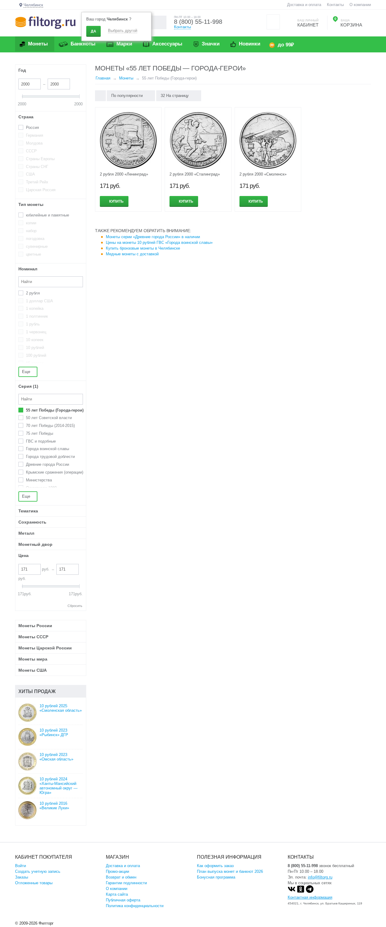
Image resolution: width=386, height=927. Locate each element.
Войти (20, 865)
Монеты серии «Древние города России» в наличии (153, 237)
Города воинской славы (47, 448)
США (30, 174)
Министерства (39, 480)
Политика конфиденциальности (134, 906)
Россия (32, 127)
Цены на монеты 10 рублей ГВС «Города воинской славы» (159, 242)
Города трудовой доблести (50, 456)
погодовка (35, 238)
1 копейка (34, 308)
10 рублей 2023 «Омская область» (56, 756)
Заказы (21, 877)
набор (31, 231)
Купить (116, 201)
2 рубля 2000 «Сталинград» (194, 174)
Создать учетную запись (37, 871)
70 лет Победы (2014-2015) (50, 425)
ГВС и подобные (41, 441)
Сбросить (75, 606)
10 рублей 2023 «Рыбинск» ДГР (54, 732)
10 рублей (35, 347)
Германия (34, 135)
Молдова (34, 143)
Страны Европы (40, 159)
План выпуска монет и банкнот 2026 (230, 871)
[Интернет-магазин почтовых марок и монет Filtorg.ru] (45, 22)
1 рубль (33, 324)
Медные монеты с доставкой (132, 254)
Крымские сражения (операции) (54, 472)
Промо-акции (117, 871)
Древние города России (47, 464)
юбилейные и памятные (47, 215)
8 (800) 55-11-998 (198, 21)
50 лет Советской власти (49, 417)
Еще (26, 371)
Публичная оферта (123, 900)
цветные (33, 254)
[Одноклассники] (301, 891)
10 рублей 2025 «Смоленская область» (61, 708)
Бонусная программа (216, 877)
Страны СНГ (37, 166)
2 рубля (33, 293)
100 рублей (36, 355)
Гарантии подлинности (126, 883)
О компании (360, 4)
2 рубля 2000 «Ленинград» (124, 174)
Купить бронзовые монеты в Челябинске (143, 248)
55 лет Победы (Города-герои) (55, 410)
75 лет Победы (39, 433)
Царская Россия (40, 190)
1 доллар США (39, 301)
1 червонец (36, 332)
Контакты (335, 4)
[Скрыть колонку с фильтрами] (100, 95)
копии (31, 223)
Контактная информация (310, 897)
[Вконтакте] (292, 891)
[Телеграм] (310, 891)
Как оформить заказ (215, 865)
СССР (31, 151)
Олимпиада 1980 (41, 488)
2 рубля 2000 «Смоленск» (262, 174)
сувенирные (37, 246)
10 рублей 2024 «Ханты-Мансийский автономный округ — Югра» (59, 786)
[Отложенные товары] (273, 22)
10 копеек (34, 340)
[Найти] (159, 22)
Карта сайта (117, 894)
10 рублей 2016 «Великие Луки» (54, 805)
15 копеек (34, 363)
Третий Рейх (37, 182)
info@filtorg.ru (320, 877)
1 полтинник (37, 316)
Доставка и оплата (304, 4)
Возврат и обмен (121, 877)
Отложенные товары (33, 883)
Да (93, 31)
